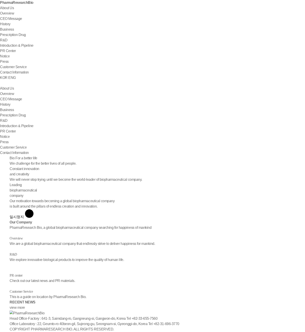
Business (7, 29)
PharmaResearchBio (16, 2)
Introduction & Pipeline (16, 45)
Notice (5, 56)
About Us (7, 8)
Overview (7, 13)
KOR (4, 78)
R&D (4, 40)
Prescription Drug (13, 35)
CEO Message (11, 19)
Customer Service (13, 67)
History (5, 24)
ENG (12, 78)
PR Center (8, 51)
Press (4, 61)
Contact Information (14, 72)
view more (17, 307)
